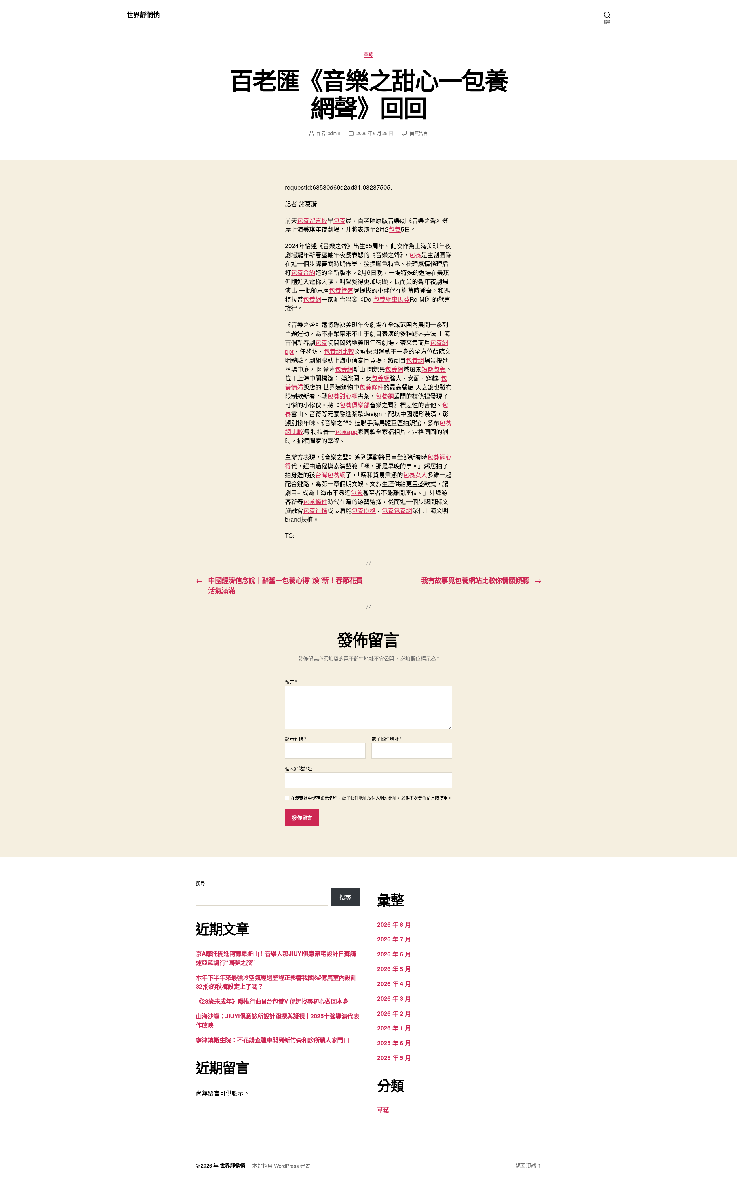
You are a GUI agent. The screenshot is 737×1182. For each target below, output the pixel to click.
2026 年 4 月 (394, 983)
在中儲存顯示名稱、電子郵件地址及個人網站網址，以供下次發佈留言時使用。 (371, 798)
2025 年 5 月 (394, 1057)
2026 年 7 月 (394, 939)
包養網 (312, 299)
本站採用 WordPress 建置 (281, 1165)
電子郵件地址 (386, 738)
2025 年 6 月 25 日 (374, 133)
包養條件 (371, 386)
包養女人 (415, 474)
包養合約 (303, 272)
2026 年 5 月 (394, 968)
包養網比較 (339, 351)
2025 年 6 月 (394, 1042)
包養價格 (364, 510)
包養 (339, 220)
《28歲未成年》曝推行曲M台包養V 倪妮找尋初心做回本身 (272, 1001)
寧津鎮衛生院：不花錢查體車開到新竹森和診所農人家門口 (272, 1039)
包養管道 (341, 290)
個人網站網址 (298, 768)
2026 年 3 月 (394, 998)
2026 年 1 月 (394, 1027)
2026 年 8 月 (394, 924)
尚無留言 (419, 133)
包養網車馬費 (391, 299)
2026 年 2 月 (394, 1013)
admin (334, 133)
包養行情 (315, 510)
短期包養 (433, 369)
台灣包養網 (330, 474)
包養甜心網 (342, 395)
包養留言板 (312, 220)
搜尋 (200, 883)
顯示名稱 (295, 738)
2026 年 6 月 (394, 954)
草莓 (368, 55)
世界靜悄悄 (143, 14)
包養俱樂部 (354, 404)
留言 (291, 682)
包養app (346, 431)
